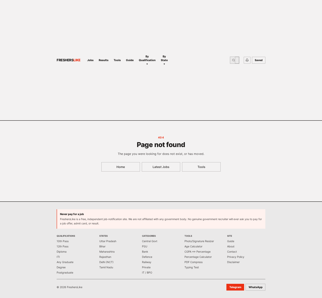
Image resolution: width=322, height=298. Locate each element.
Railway (146, 262)
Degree (61, 267)
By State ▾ (164, 60)
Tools (117, 60)
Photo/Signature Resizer (199, 241)
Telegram (235, 287)
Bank (145, 251)
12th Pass (62, 246)
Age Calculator (193, 246)
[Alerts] (247, 60)
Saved (259, 60)
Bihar (102, 246)
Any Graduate (65, 262)
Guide (130, 60)
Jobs (90, 60)
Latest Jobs (161, 167)
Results (103, 60)
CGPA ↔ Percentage (197, 251)
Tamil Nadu (106, 267)
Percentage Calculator (198, 256)
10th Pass (63, 241)
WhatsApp (256, 287)
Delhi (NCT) (106, 262)
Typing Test (191, 267)
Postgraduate (65, 272)
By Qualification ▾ (147, 60)
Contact (232, 251)
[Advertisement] (199, 60)
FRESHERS (68, 60)
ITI (58, 256)
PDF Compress (193, 262)
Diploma (62, 251)
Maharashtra (107, 251)
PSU (144, 246)
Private (146, 267)
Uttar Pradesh (107, 241)
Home (120, 167)
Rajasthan (105, 256)
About (230, 246)
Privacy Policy (235, 256)
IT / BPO (147, 272)
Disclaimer (233, 262)
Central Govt (149, 241)
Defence (147, 256)
